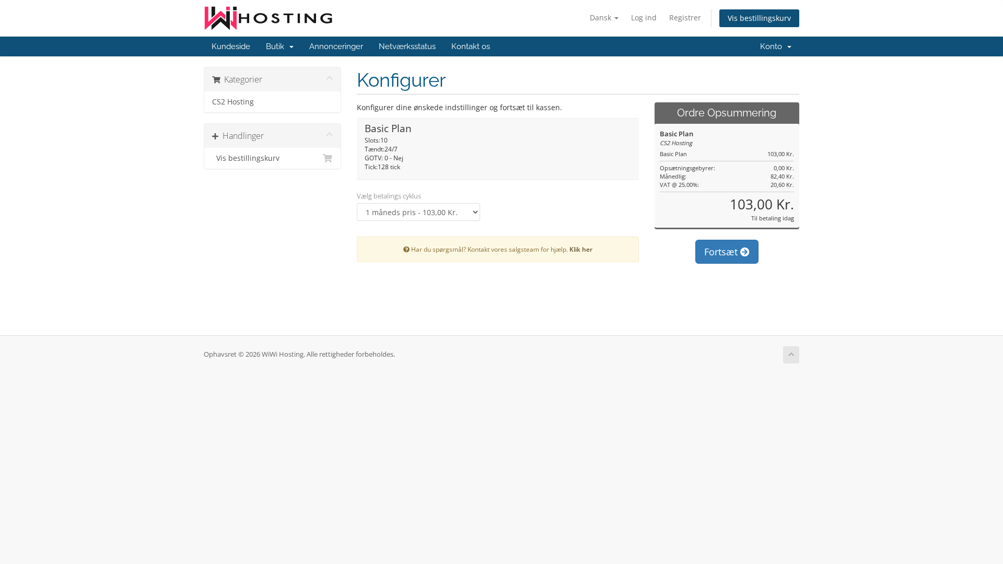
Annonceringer (336, 46)
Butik (277, 46)
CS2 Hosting (233, 102)
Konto (773, 46)
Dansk (601, 17)
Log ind (644, 17)
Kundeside (231, 46)
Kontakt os (470, 46)
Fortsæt (722, 251)
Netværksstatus (407, 46)
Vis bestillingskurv (759, 18)
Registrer (685, 17)
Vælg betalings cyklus (389, 196)
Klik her (580, 249)
